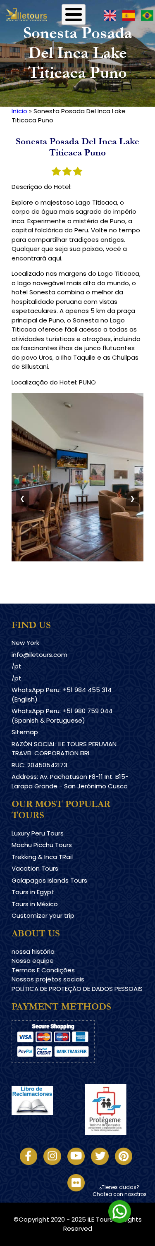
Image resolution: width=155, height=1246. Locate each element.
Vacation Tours (35, 868)
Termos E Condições (43, 970)
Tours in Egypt (33, 892)
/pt (16, 666)
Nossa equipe (33, 960)
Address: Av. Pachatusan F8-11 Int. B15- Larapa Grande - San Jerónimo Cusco (70, 781)
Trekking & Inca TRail (42, 856)
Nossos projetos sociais (48, 979)
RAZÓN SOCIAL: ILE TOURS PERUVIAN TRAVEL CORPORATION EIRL (64, 749)
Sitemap (25, 732)
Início (19, 111)
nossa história (33, 951)
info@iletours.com (39, 654)
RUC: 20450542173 (39, 765)
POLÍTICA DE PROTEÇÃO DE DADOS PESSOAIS (77, 988)
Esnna (94, 1088)
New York (25, 642)
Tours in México (35, 904)
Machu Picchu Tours (42, 844)
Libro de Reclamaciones (48, 1121)
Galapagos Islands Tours (49, 880)
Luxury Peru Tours (38, 833)
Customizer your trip (43, 915)
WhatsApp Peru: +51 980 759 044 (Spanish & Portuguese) (62, 716)
